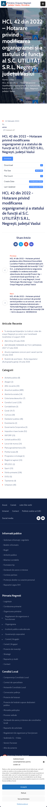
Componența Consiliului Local (16, 677)
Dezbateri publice (12, 419)
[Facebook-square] (38, 518)
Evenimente (10, 423)
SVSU (7, 476)
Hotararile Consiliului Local (15, 687)
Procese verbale (10, 715)
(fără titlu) (9, 341)
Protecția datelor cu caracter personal (19, 580)
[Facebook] (15, 244)
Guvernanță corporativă (15, 634)
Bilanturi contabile (11, 560)
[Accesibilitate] (3, 3)
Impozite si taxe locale (14, 431)
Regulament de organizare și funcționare (20, 733)
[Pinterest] (26, 244)
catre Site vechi (25, 505)
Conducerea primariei (12, 606)
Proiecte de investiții (12, 649)
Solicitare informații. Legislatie (16, 540)
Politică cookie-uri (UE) (31, 511)
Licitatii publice (11, 439)
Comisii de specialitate (13, 682)
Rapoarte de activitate (13, 728)
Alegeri (8, 382)
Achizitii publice (11, 378)
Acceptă (23, 787)
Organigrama (10, 624)
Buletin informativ (11, 545)
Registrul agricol (12, 460)
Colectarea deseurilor (14, 398)
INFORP (8, 435)
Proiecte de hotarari (12, 697)
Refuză (23, 793)
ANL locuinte (10, 386)
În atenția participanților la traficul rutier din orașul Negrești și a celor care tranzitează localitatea (21, 334)
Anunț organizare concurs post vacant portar (23, 352)
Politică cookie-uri (22, 804)
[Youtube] (43, 518)
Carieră (13, 505)
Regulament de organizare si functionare (17, 617)
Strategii (7, 654)
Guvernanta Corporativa (15, 427)
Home (5, 79)
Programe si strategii (13, 456)
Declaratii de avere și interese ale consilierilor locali (22, 721)
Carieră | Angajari (11, 644)
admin (4, 127)
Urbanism (8, 485)
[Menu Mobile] (42, 4)
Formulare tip (9, 565)
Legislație (8, 601)
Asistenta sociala (12, 394)
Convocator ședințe (12, 692)
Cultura (8, 415)
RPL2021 (8, 464)
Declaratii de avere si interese (16, 570)
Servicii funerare (10, 743)
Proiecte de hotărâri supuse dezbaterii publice (19, 703)
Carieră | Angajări (12, 639)
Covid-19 (8, 411)
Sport (7, 468)
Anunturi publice (12, 390)
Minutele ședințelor (12, 710)
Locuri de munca (11, 443)
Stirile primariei (11, 472)
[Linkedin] (31, 244)
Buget (6, 550)
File (12, 79)
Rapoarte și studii (11, 659)
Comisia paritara (10, 575)
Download (7, 159)
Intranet (5, 511)
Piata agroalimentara (13, 448)
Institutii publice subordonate (17, 629)
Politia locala (10, 452)
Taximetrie (9, 481)
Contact (15, 511)
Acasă (4, 505)
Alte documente (10, 748)
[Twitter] (21, 244)
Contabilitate (10, 406)
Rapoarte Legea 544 (12, 585)
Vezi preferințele (23, 799)
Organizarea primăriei (12, 611)
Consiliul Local (11, 402)
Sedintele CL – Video (12, 738)
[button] (44, 762)
